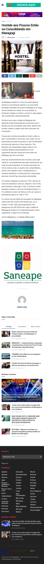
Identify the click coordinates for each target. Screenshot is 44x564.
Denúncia (5, 506)
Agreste (4, 474)
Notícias (33, 474)
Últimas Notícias (36, 507)
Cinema (4, 499)
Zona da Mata (35, 510)
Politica (33, 480)
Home (3, 21)
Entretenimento (21, 474)
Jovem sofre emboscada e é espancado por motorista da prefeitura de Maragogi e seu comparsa (27, 407)
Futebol (18, 480)
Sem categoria (35, 491)
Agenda (4, 472)
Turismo (33, 502)
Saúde (32, 488)
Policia (32, 477)
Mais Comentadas (20, 494)
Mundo (32, 472)
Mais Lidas (20, 498)
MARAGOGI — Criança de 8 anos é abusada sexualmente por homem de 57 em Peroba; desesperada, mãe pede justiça (27, 345)
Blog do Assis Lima (7, 489)
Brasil (4, 493)
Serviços (33, 496)
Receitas (33, 483)
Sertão (32, 494)
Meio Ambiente (21, 506)
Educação (19, 472)
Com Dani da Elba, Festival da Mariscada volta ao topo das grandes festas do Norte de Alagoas (21, 396)
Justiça (18, 488)
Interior (18, 485)
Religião (33, 485)
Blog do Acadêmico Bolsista (6, 484)
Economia (5, 511)
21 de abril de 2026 (18, 412)
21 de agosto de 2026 (10, 399)
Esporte (18, 477)
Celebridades (6, 496)
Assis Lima (11, 37)
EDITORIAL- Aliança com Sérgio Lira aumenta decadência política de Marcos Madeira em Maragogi (26, 431)
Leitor (18, 491)
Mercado (19, 509)
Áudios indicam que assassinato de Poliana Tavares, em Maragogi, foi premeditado (24, 334)
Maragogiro (15, 557)
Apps (3, 480)
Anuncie (9, 21)
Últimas (33, 505)
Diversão (5, 509)
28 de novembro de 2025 (20, 436)
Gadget (18, 483)
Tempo (32, 499)
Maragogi (19, 501)
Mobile (18, 512)
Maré (18, 503)
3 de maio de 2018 (23, 37)
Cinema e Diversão (5, 502)
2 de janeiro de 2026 (18, 425)
